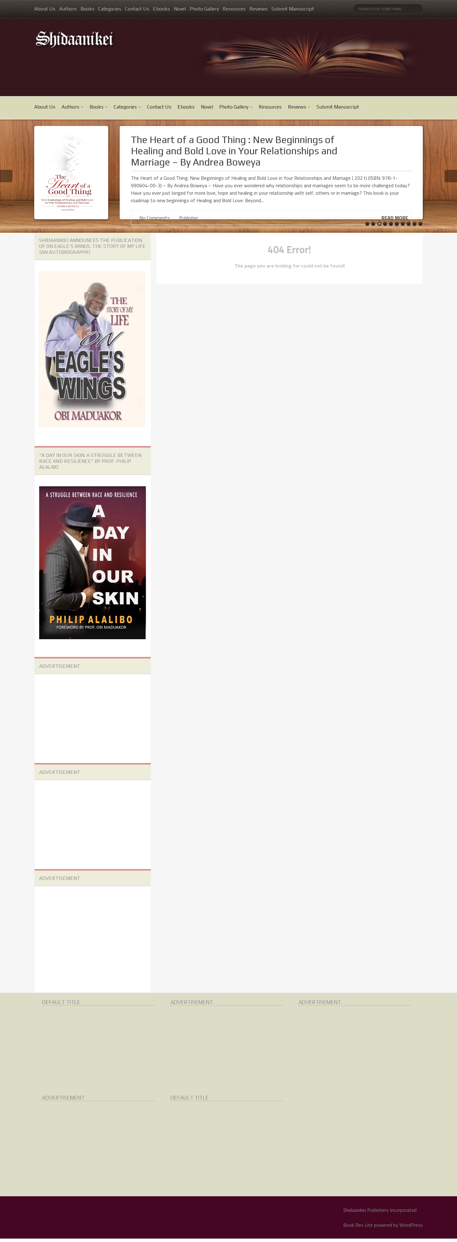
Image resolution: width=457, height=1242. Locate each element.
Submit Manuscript (292, 9)
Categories (109, 9)
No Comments (154, 217)
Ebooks (161, 9)
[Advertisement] (85, 717)
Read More (394, 217)
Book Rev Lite (358, 1225)
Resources (234, 9)
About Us (44, 9)
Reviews (258, 9)
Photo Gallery (204, 9)
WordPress (411, 1225)
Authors (68, 9)
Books (88, 9)
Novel (180, 9)
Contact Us (137, 9)
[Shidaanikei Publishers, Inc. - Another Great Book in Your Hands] (99, 39)
